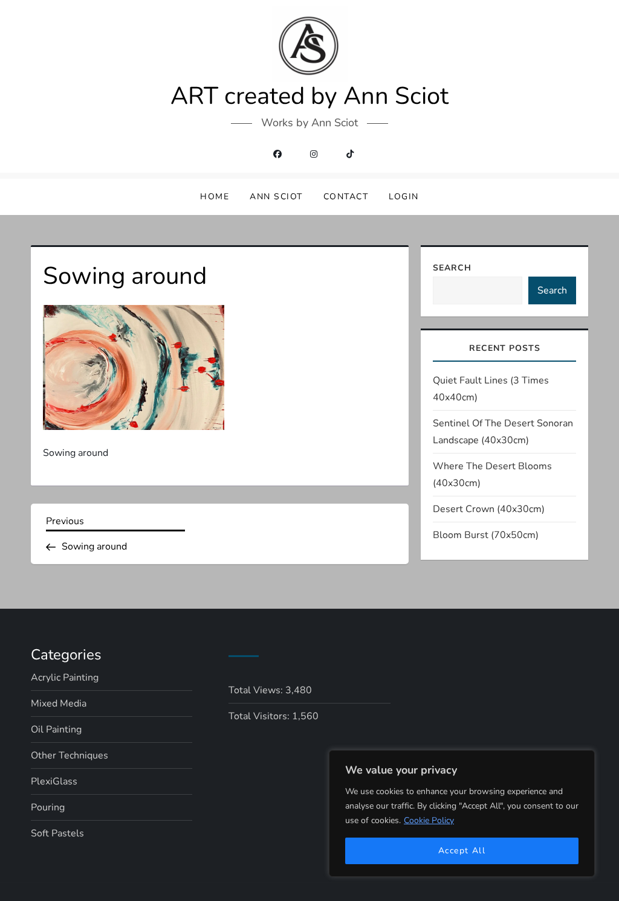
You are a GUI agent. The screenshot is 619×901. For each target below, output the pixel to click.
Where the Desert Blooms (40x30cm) (492, 475)
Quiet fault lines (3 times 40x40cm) (491, 389)
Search (452, 268)
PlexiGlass (54, 781)
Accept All (461, 850)
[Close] (582, 760)
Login (404, 196)
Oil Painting (56, 729)
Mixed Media (58, 703)
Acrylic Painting (65, 677)
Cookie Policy (429, 820)
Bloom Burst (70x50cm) (486, 535)
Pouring (48, 807)
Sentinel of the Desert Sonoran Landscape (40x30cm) (503, 432)
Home (214, 196)
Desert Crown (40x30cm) (489, 509)
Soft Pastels (57, 833)
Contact (346, 196)
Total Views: (256, 690)
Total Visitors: (260, 716)
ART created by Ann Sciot (309, 96)
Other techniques (69, 755)
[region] (462, 813)
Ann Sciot (276, 196)
